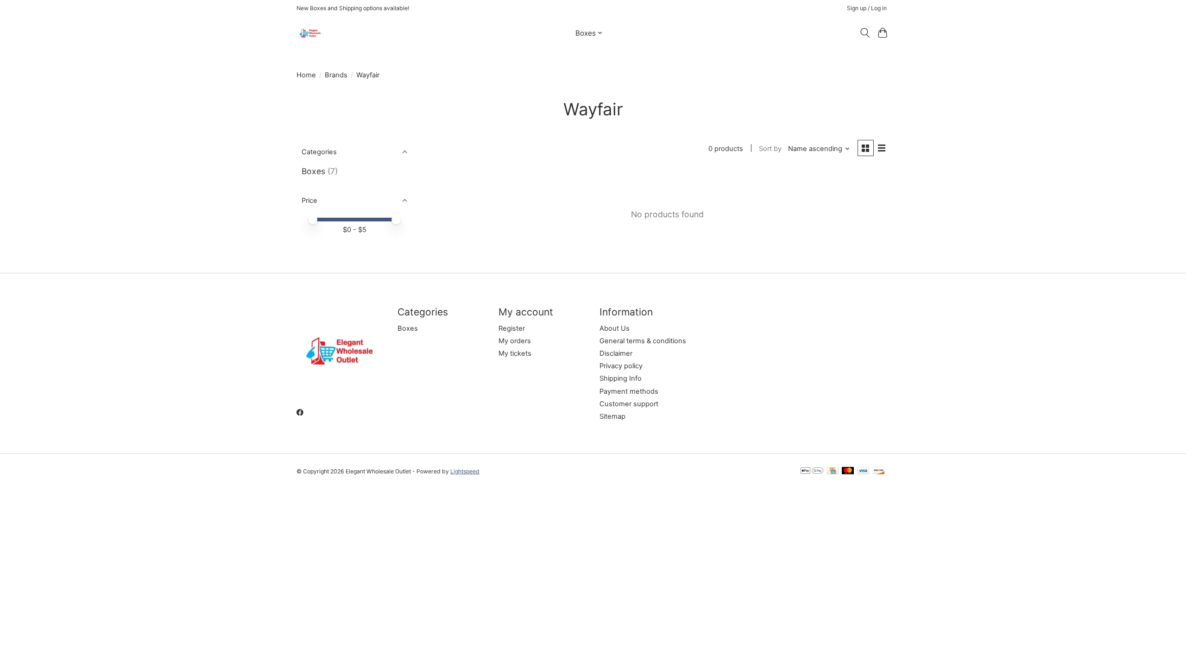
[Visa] (863, 471)
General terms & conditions (642, 341)
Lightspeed (464, 471)
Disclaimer (615, 353)
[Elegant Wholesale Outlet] (310, 33)
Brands (336, 75)
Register (511, 328)
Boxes (313, 171)
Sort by (770, 149)
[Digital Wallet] (812, 471)
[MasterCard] (848, 471)
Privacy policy (621, 366)
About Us (614, 328)
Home (306, 75)
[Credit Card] (833, 471)
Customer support (628, 404)
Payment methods (628, 391)
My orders (514, 341)
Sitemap (612, 416)
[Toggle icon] (864, 33)
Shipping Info (620, 378)
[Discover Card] (879, 471)
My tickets (514, 353)
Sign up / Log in (867, 8)
